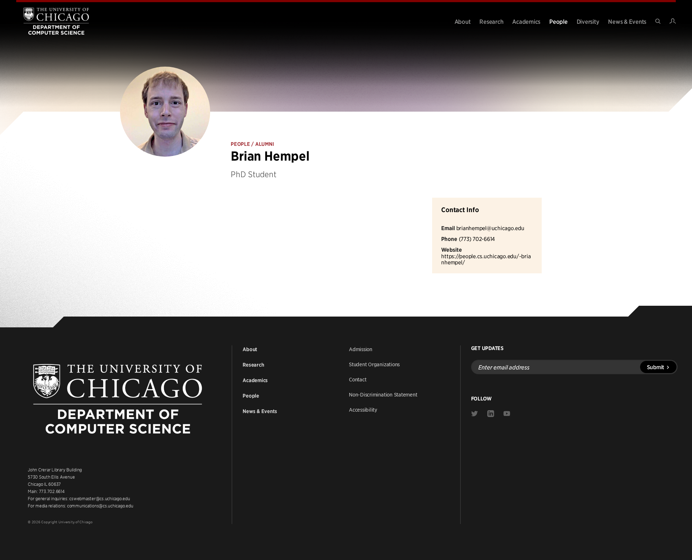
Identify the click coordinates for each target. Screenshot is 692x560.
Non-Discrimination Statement (383, 394)
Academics (526, 21)
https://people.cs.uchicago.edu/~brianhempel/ (486, 259)
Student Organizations (374, 364)
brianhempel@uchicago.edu (490, 228)
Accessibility (363, 409)
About (462, 21)
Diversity (588, 21)
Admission (360, 349)
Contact (357, 379)
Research (491, 21)
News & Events (627, 21)
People (558, 21)
